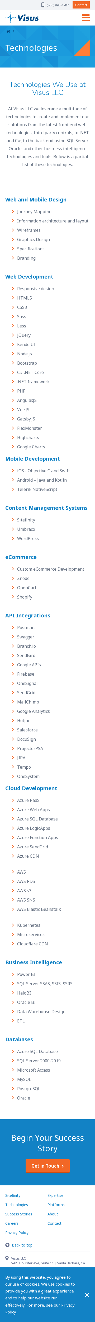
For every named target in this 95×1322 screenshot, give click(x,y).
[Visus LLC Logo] (30, 17)
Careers (11, 1223)
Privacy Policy (16, 1232)
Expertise (55, 1195)
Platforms (56, 1204)
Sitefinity (12, 1195)
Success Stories (18, 1213)
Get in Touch (45, 1166)
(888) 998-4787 (58, 5)
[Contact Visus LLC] (8, 1259)
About (53, 1213)
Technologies (16, 1204)
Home (8, 31)
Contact (81, 4)
